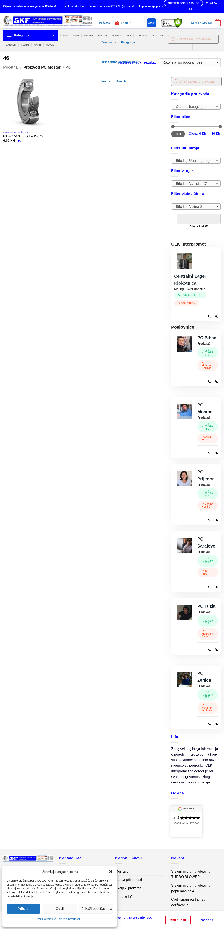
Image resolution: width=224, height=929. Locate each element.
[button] (110, 872)
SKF (65, 35)
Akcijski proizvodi (128, 888)
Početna (104, 22)
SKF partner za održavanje (119, 61)
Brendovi (107, 42)
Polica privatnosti (128, 880)
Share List (199, 219)
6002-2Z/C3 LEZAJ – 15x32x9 (24, 136)
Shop (123, 22)
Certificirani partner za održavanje (188, 902)
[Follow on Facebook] (207, 3)
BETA (76, 35)
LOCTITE (158, 35)
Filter (178, 133)
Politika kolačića (46, 918)
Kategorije (128, 42)
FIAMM (25, 44)
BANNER (11, 44)
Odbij (60, 908)
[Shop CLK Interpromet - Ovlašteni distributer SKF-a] (47, 20)
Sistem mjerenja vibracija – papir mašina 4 (192, 888)
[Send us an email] (211, 3)
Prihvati (23, 908)
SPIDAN (88, 35)
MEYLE (50, 44)
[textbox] (195, 107)
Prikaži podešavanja (96, 908)
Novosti (106, 81)
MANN (37, 44)
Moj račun (123, 871)
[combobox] (196, 106)
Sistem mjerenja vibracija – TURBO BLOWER (192, 874)
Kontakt (121, 81)
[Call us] (215, 3)
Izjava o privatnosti (69, 918)
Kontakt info (124, 897)
